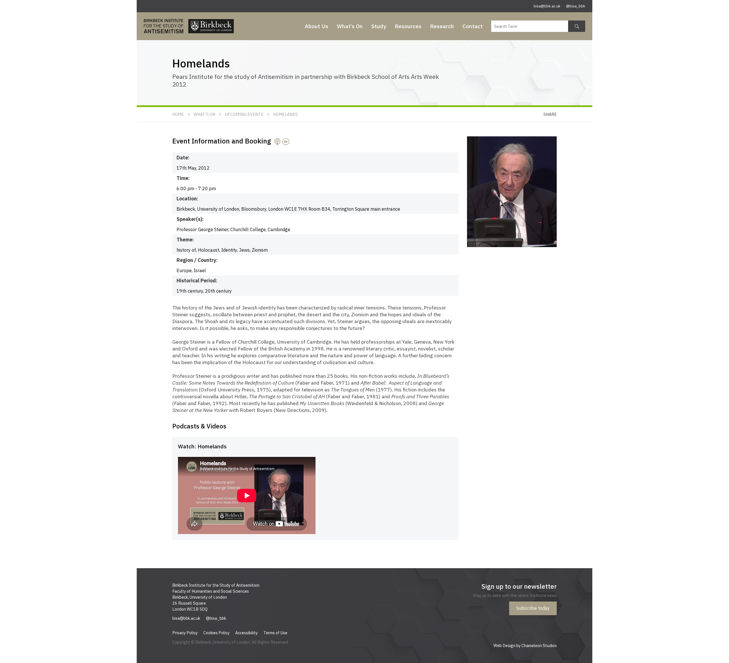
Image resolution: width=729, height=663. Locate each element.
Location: (187, 198)
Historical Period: (197, 280)
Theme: (185, 239)
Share (550, 114)
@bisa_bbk (575, 6)
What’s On (350, 26)
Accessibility (246, 632)
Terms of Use (275, 632)
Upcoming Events (244, 114)
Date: (183, 157)
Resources (408, 26)
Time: (183, 178)
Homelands (285, 114)
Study (378, 26)
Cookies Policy (216, 632)
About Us (316, 26)
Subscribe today (533, 608)
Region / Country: (197, 260)
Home (178, 114)
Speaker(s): (190, 219)
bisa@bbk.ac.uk (547, 6)
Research (442, 26)
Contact (472, 26)
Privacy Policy (185, 632)
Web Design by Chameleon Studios (525, 645)
